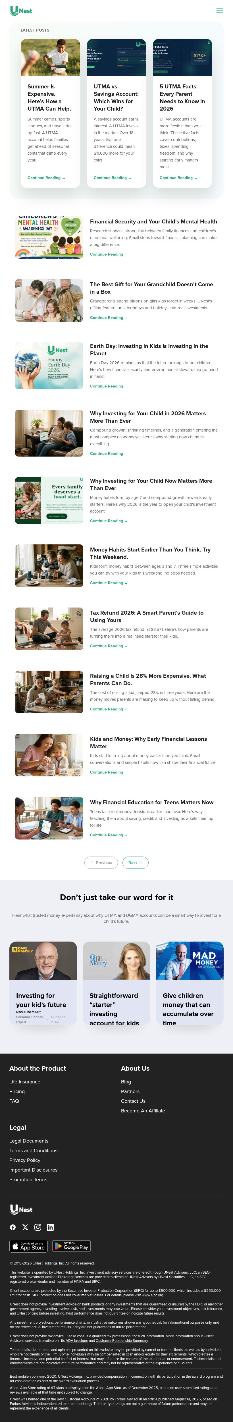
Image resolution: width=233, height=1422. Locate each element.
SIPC (96, 1281)
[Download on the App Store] (28, 1246)
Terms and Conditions (33, 1150)
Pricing (17, 1091)
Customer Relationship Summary (122, 1340)
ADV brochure (77, 1340)
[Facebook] (12, 1227)
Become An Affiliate (143, 1110)
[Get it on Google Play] (71, 1246)
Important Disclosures (33, 1170)
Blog (126, 1081)
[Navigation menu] (220, 11)
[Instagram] (37, 1227)
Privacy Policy (24, 1160)
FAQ (14, 1101)
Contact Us (133, 1101)
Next (132, 863)
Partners (130, 1091)
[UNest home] (20, 11)
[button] (43, 983)
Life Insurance (24, 1081)
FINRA (79, 1281)
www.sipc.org (152, 1295)
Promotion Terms (28, 1179)
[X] (25, 1227)
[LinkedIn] (50, 1227)
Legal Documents (28, 1141)
